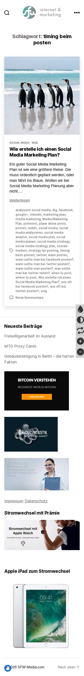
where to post (26, 277)
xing (44, 291)
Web (35, 142)
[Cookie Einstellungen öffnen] (7, 668)
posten (21, 228)
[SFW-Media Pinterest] (17, 559)
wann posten (57, 255)
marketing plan (54, 214)
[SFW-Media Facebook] (5, 559)
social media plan (42, 237)
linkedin (36, 214)
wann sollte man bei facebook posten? (44, 259)
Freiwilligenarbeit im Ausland (29, 336)
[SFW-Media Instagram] (14, 559)
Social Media (19, 142)
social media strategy (53, 241)
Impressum (13, 501)
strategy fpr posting (43, 250)
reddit (32, 228)
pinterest (30, 223)
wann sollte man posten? (34, 268)
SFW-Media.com (31, 667)
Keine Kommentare (30, 297)
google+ (22, 214)
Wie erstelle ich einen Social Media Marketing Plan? (40, 151)
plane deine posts (52, 223)
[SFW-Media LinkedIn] (11, 559)
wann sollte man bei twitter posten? (43, 264)
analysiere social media (33, 210)
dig (54, 210)
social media (48, 228)
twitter (41, 255)
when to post (61, 273)
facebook (66, 210)
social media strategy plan (35, 246)
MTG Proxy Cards (20, 346)
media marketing (28, 219)
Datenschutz (36, 501)
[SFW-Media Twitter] (8, 559)
